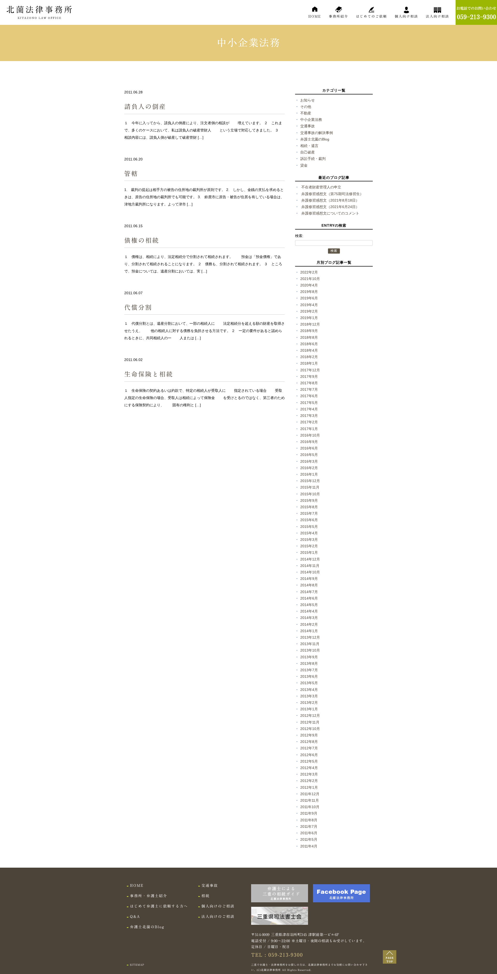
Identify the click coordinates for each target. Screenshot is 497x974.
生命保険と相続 (148, 374)
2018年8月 (309, 337)
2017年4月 (309, 409)
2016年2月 (309, 468)
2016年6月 (309, 448)
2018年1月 (309, 363)
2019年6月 (309, 298)
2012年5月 (309, 761)
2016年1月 (309, 474)
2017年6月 (309, 396)
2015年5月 (309, 527)
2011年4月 (308, 846)
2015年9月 (309, 500)
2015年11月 (309, 487)
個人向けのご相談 (218, 906)
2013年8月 (309, 663)
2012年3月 (309, 774)
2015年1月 (309, 552)
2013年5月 (309, 683)
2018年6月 (309, 344)
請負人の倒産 (145, 107)
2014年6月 (309, 598)
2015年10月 (310, 494)
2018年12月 (310, 324)
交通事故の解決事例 (316, 133)
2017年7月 (309, 389)
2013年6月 (309, 676)
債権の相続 (141, 240)
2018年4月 (309, 350)
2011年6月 (308, 833)
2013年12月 (310, 637)
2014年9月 (309, 579)
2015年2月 (309, 546)
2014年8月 (309, 585)
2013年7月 (309, 670)
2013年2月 (309, 702)
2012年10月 (310, 729)
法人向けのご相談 (218, 916)
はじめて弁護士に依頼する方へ (159, 906)
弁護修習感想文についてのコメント (330, 213)
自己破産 (307, 152)
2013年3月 (309, 696)
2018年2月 (309, 357)
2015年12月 (310, 481)
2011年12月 (309, 794)
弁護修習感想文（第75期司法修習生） (332, 194)
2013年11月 (309, 644)
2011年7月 (308, 826)
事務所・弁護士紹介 (148, 896)
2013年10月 (310, 650)
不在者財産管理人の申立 (321, 187)
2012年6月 (309, 755)
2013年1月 (309, 709)
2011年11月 (309, 800)
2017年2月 (309, 422)
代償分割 (138, 307)
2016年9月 (309, 442)
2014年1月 (309, 631)
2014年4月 (309, 611)
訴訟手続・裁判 (313, 159)
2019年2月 (309, 311)
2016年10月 (310, 435)
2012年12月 (310, 715)
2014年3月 (309, 618)
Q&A (135, 916)
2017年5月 (309, 403)
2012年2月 (309, 781)
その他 (305, 107)
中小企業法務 (311, 119)
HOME (314, 16)
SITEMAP (137, 964)
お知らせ (307, 100)
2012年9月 (309, 735)
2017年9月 (309, 376)
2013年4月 (309, 690)
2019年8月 (309, 292)
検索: (299, 236)
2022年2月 (309, 272)
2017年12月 (310, 370)
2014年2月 (309, 624)
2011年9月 (308, 813)
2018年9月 (309, 331)
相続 (205, 896)
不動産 (305, 113)
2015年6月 (309, 520)
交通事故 (307, 126)
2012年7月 (309, 748)
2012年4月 (309, 768)
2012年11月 (309, 722)
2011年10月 (309, 807)
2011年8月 (308, 820)
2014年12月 (310, 559)
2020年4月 (309, 285)
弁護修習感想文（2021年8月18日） (330, 200)
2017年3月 (309, 416)
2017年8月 (309, 383)
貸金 (304, 165)
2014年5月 (309, 605)
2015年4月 (309, 533)
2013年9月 (309, 657)
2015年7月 (309, 513)
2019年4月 (309, 305)
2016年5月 (309, 455)
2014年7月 (309, 592)
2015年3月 (309, 539)
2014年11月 (309, 566)
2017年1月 (309, 429)
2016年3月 (309, 461)
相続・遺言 (309, 146)
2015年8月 (309, 507)
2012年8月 (309, 742)
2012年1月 (309, 787)
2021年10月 (310, 279)
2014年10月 (310, 572)
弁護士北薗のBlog (314, 139)
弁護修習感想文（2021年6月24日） (330, 207)
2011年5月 (308, 839)
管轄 (131, 174)
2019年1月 (309, 318)
